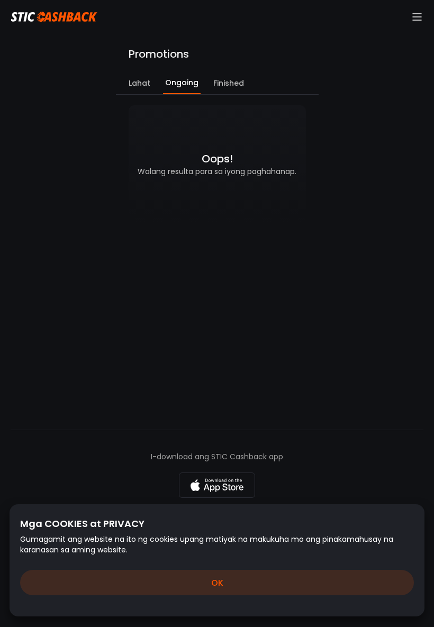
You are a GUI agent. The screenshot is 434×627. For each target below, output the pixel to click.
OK (217, 583)
